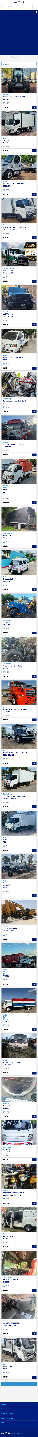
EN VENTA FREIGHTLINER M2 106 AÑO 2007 (15, 754)
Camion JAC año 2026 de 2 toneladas (13, 358)
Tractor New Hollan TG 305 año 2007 (14, 98)
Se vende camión (7, 1107)
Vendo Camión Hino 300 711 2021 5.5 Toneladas (14, 797)
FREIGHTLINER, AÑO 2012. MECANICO (14, 185)
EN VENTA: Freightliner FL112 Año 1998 (15, 710)
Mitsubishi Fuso (7, 886)
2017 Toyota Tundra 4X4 (8, 315)
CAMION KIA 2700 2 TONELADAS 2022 (11, 1324)
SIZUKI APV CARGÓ (8, 1237)
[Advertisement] (19, 34)
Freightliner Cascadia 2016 (9, 272)
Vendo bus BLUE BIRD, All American (13, 445)
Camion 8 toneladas (7, 536)
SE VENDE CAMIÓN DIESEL (11, 1281)
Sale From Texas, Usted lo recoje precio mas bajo (13, 1194)
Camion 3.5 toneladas (7, 1367)
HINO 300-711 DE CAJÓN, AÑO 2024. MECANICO (15, 228)
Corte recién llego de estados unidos (14, 667)
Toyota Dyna (5, 141)
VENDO (6, 976)
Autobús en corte (6, 623)
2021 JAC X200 (5, 492)
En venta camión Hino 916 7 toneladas (14, 402)
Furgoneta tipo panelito (9, 580)
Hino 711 (4, 840)
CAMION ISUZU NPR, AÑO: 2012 (11, 1063)
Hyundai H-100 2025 (8, 1150)
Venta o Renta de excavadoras (10, 929)
